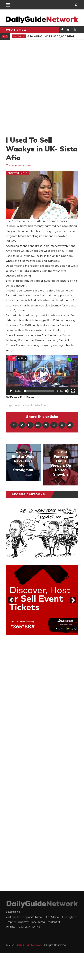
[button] (42, 375)
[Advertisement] (42, 87)
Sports (19, 36)
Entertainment (17, 173)
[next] (73, 600)
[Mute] (67, 391)
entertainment (23, 405)
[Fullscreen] (73, 391)
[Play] (11, 391)
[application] (42, 375)
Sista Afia (39, 405)
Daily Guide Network (29, 945)
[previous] (11, 600)
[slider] (39, 391)
